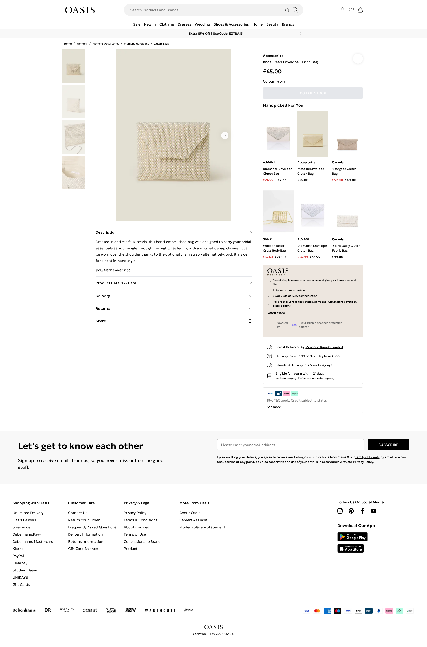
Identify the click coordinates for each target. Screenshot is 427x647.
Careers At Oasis (193, 520)
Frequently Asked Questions (92, 527)
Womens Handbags (136, 43)
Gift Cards (21, 584)
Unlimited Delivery (28, 512)
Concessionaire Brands (143, 541)
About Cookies (136, 527)
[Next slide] (300, 33)
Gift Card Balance (83, 548)
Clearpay (20, 563)
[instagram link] (340, 511)
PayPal (18, 556)
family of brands (367, 457)
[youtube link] (373, 511)
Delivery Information (85, 534)
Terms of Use (135, 534)
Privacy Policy (135, 512)
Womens (82, 43)
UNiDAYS (20, 577)
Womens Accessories (105, 43)
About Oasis (189, 512)
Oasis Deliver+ (25, 520)
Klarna (18, 548)
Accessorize (273, 55)
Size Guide (21, 527)
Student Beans (25, 570)
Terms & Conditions (140, 520)
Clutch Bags (161, 43)
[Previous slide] (127, 33)
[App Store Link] (352, 542)
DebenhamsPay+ (27, 534)
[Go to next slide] (224, 135)
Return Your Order (84, 520)
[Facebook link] (362, 511)
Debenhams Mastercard (33, 541)
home (68, 43)
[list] (173, 135)
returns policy (326, 378)
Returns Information (85, 541)
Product (130, 548)
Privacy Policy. (363, 462)
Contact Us (77, 512)
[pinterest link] (351, 511)
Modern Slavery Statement (202, 527)
